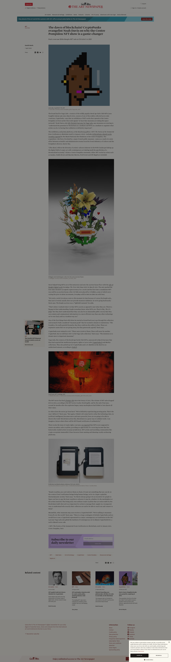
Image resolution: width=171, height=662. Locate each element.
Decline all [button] (159, 655)
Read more (141, 651)
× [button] (169, 642)
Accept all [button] (139, 655)
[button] (149, 660)
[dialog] (150, 651)
